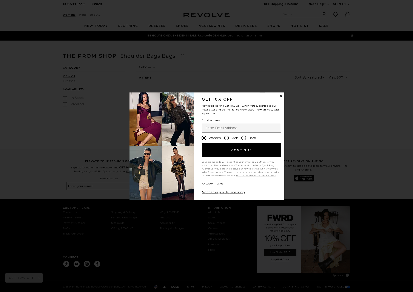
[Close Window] (280, 95)
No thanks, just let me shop (223, 192)
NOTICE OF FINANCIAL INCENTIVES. (256, 175)
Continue (241, 150)
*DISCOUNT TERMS (212, 183)
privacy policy (271, 172)
